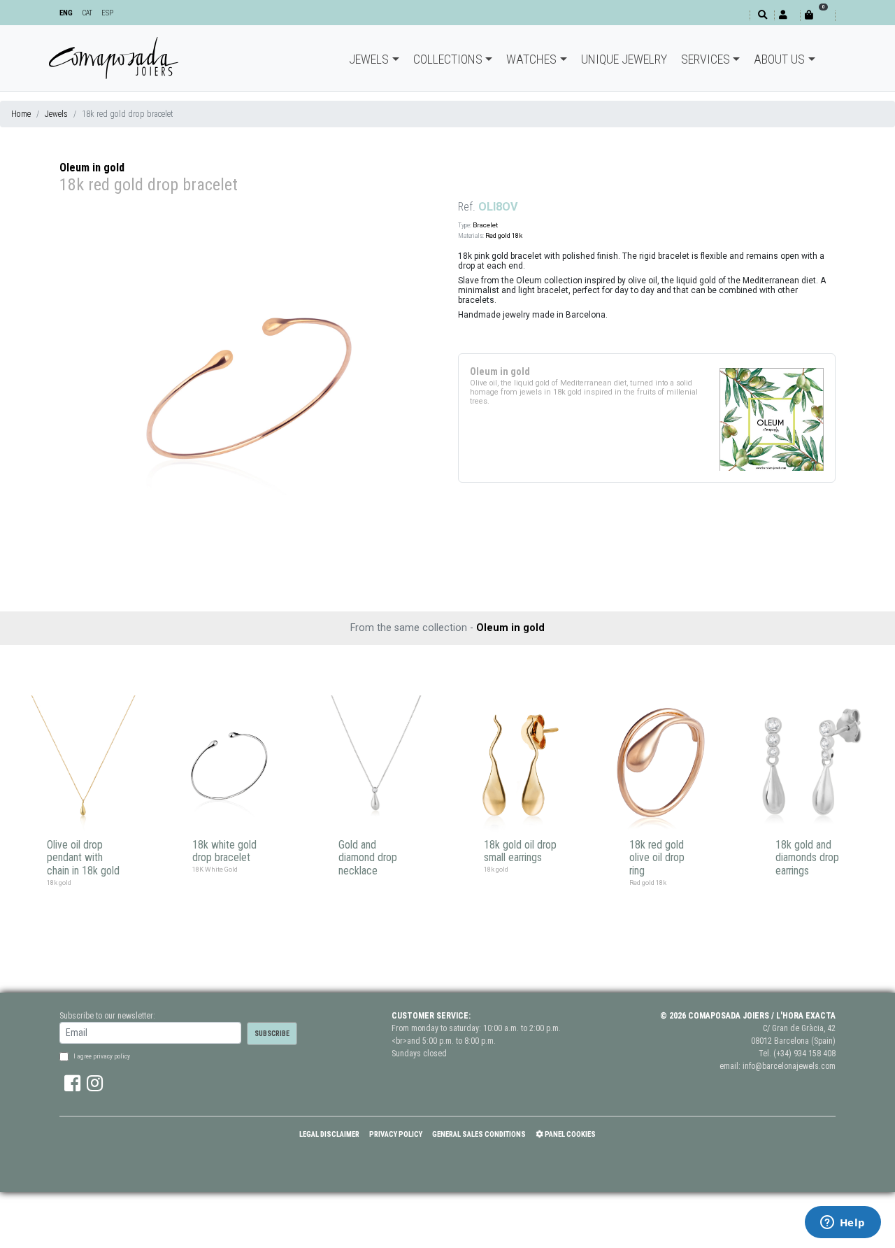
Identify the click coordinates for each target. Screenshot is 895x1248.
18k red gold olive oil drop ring (657, 858)
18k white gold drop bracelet (224, 852)
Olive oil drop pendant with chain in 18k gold (83, 858)
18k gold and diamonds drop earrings (807, 858)
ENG (66, 12)
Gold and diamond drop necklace (367, 858)
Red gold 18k (503, 235)
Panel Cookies (569, 1134)
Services (705, 59)
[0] (817, 15)
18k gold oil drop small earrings (520, 852)
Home (21, 114)
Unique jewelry (624, 59)
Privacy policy (395, 1134)
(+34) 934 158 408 (804, 1053)
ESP (107, 12)
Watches (531, 59)
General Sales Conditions (479, 1134)
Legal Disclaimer (329, 1134)
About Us (779, 59)
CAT (87, 12)
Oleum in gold (91, 167)
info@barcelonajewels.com (789, 1066)
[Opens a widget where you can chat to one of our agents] (842, 1223)
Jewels (369, 59)
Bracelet (485, 225)
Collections (447, 59)
